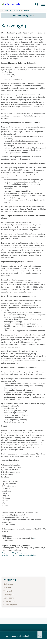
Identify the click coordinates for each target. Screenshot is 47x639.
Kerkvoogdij (26, 10)
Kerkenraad (8, 584)
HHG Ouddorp (6, 10)
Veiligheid (7, 591)
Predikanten (10, 601)
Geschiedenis (8, 598)
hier (34, 539)
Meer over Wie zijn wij (23, 15)
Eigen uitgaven (11, 605)
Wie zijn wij (16, 10)
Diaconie (7, 587)
